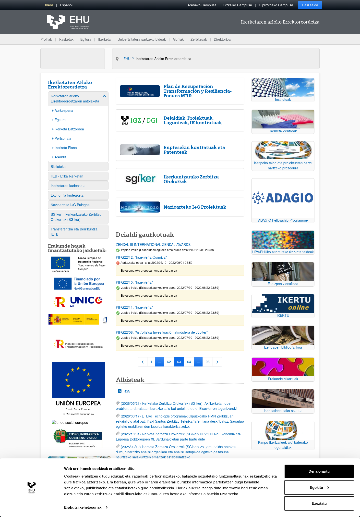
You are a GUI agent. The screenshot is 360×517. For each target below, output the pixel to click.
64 (190, 362)
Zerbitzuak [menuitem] (199, 39)
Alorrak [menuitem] (178, 39)
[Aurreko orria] (142, 361)
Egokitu (316, 487)
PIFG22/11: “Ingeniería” (134, 307)
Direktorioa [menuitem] (222, 39)
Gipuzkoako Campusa (276, 4)
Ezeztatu (319, 503)
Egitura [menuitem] (85, 39)
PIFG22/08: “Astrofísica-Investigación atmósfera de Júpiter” (162, 332)
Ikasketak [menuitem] (66, 39)
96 (209, 362)
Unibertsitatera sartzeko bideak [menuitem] (142, 39)
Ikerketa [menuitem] (104, 39)
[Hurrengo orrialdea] (217, 361)
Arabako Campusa (202, 4)
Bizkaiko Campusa (237, 4)
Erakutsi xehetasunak (82, 507)
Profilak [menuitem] (46, 39)
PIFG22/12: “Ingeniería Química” (141, 257)
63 (180, 362)
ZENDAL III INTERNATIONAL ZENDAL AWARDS (153, 244)
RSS (126, 391)
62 (170, 362)
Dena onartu (319, 471)
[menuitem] (47, 5)
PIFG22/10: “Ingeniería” (134, 282)
